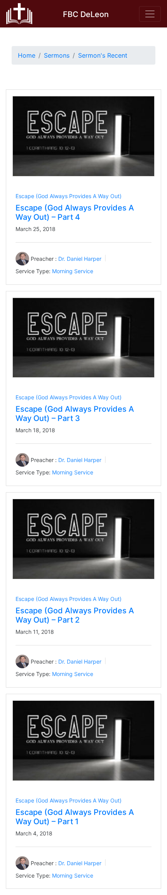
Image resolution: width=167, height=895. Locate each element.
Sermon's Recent (102, 55)
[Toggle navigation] (150, 14)
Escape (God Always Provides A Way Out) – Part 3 (75, 413)
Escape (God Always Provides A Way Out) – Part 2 (75, 615)
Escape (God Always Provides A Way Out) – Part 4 (75, 212)
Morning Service (72, 271)
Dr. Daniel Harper (79, 258)
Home (26, 55)
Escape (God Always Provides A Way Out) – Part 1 (75, 817)
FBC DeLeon (86, 14)
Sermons (57, 55)
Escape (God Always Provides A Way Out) (69, 196)
